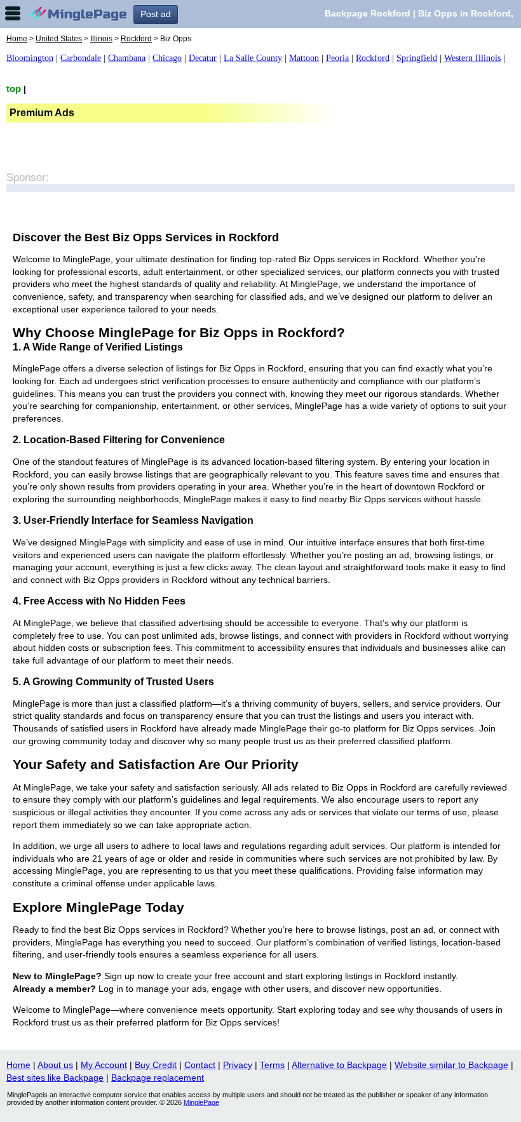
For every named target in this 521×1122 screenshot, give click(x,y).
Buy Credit (156, 1065)
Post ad (155, 14)
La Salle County (253, 58)
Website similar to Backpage (451, 1065)
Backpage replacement (157, 1077)
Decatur (203, 58)
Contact (199, 1065)
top (13, 88)
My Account (104, 1065)
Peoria (337, 58)
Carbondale (80, 58)
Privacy (237, 1065)
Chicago (167, 58)
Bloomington (29, 58)
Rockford (136, 38)
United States (59, 38)
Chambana (126, 58)
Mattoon (304, 58)
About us (55, 1065)
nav (12, 13)
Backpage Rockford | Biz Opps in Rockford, (419, 13)
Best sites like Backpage (55, 1077)
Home (16, 38)
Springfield (416, 58)
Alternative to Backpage (339, 1065)
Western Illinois (472, 58)
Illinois (101, 38)
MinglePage (201, 1102)
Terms (272, 1065)
